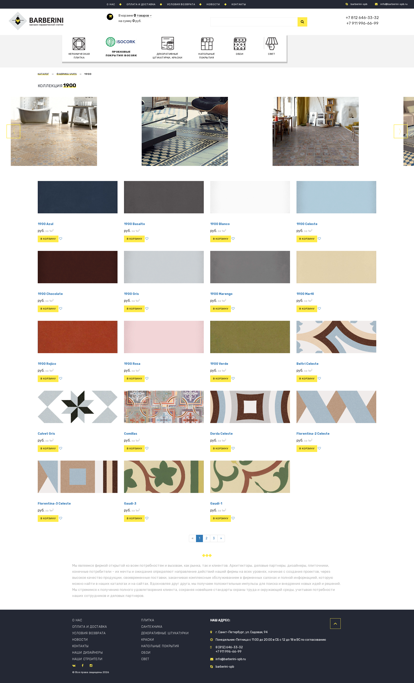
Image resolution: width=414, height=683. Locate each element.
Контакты (80, 646)
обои (239, 53)
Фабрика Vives (66, 74)
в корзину (48, 238)
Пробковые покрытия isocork (121, 53)
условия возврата (181, 4)
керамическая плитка (79, 55)
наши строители (87, 659)
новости (213, 4)
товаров (142, 15)
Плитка (147, 620)
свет (271, 53)
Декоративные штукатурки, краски (167, 55)
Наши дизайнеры (87, 653)
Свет (145, 659)
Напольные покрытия (206, 55)
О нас (77, 620)
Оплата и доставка (89, 627)
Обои (146, 653)
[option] (207, 131)
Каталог (43, 74)
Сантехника (151, 627)
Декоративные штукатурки (165, 633)
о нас (111, 4)
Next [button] (401, 131)
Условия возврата (89, 633)
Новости (80, 640)
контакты (239, 4)
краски (147, 640)
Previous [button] (13, 131)
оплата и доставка (141, 4)
